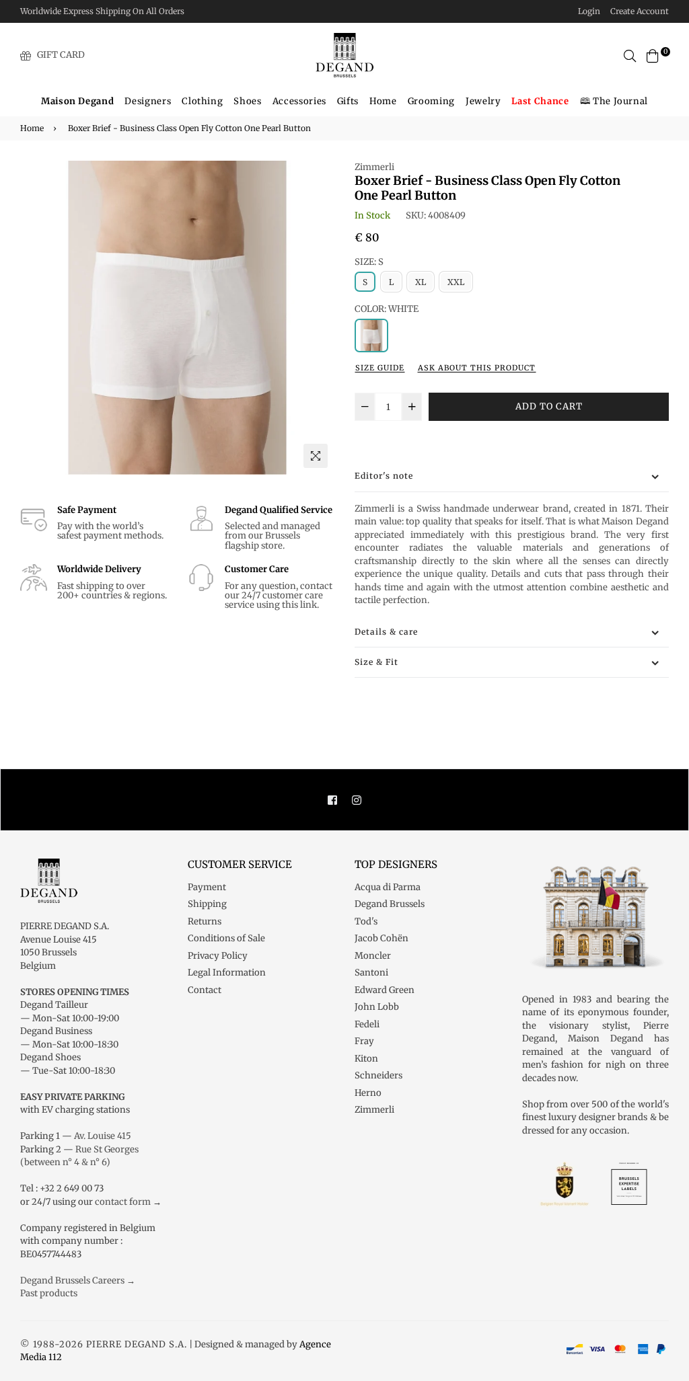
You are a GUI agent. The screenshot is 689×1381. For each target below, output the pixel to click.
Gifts (348, 101)
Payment (207, 887)
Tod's (366, 921)
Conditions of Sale (226, 938)
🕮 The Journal (614, 101)
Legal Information (227, 972)
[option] (177, 318)
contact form (123, 1202)
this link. (300, 604)
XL (420, 282)
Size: (369, 262)
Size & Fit (376, 662)
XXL (455, 282)
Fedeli (367, 1024)
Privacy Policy (218, 955)
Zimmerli (374, 167)
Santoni (371, 972)
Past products (48, 1293)
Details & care (386, 632)
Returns (204, 921)
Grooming (431, 101)
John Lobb (377, 1007)
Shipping (207, 904)
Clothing (202, 101)
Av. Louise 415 (102, 1136)
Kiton (366, 1058)
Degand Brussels (390, 904)
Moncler (373, 955)
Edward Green (384, 990)
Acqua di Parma (388, 887)
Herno (368, 1093)
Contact (204, 990)
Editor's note (384, 476)
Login (589, 11)
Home (383, 101)
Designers (147, 101)
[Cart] (653, 55)
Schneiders (378, 1075)
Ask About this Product (477, 367)
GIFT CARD (61, 55)
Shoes (247, 101)
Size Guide (379, 367)
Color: (387, 309)
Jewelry (483, 101)
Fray (364, 1041)
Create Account (639, 11)
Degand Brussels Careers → (77, 1280)
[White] (371, 335)
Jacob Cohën (381, 938)
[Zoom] (315, 456)
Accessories (299, 101)
